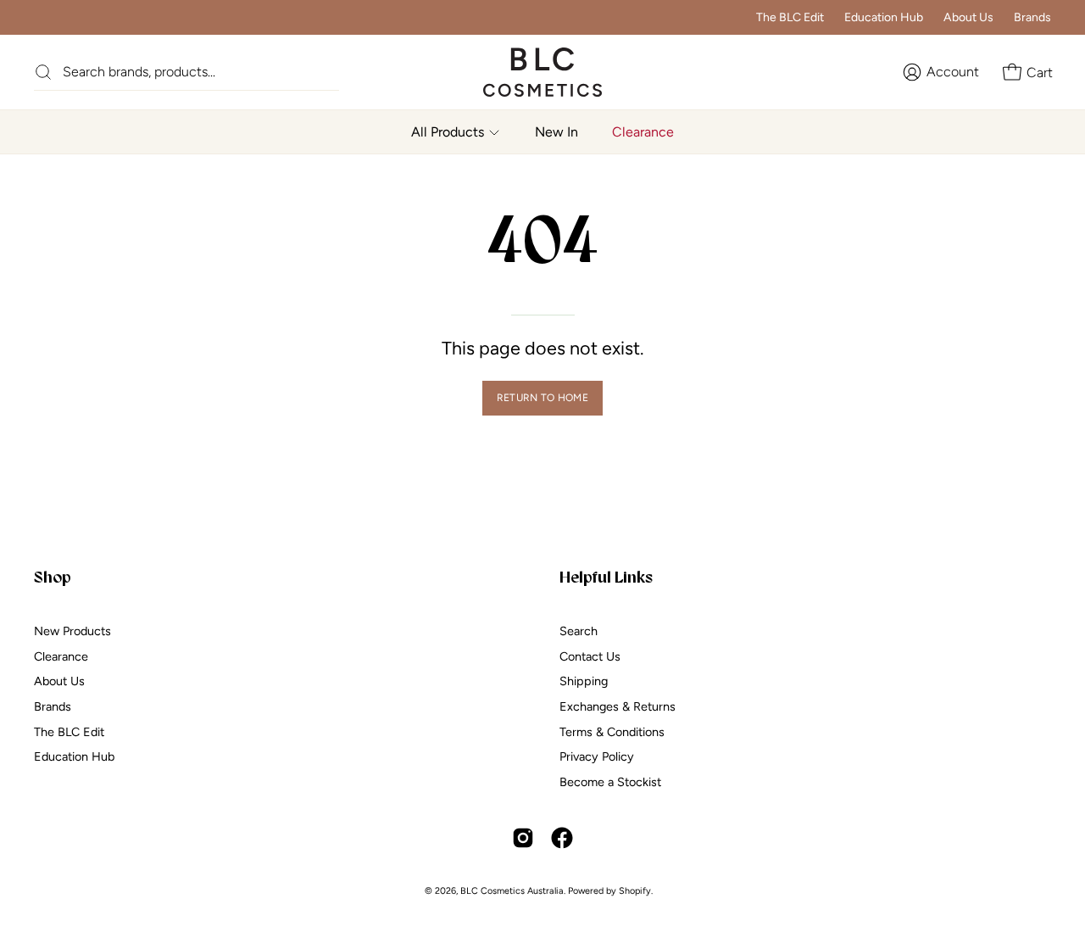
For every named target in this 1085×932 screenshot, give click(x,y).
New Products (72, 631)
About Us (968, 17)
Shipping (583, 681)
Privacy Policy (596, 756)
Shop (52, 576)
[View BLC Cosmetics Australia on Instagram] (523, 838)
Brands (1032, 17)
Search (578, 631)
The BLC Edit (790, 17)
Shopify (635, 890)
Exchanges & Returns (617, 706)
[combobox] (201, 72)
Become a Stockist (610, 782)
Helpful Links (606, 576)
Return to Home (542, 398)
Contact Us (589, 655)
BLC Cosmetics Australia (512, 890)
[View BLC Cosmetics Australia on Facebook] (562, 838)
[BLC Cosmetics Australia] (525, 72)
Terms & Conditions (612, 731)
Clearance (61, 655)
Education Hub (883, 17)
